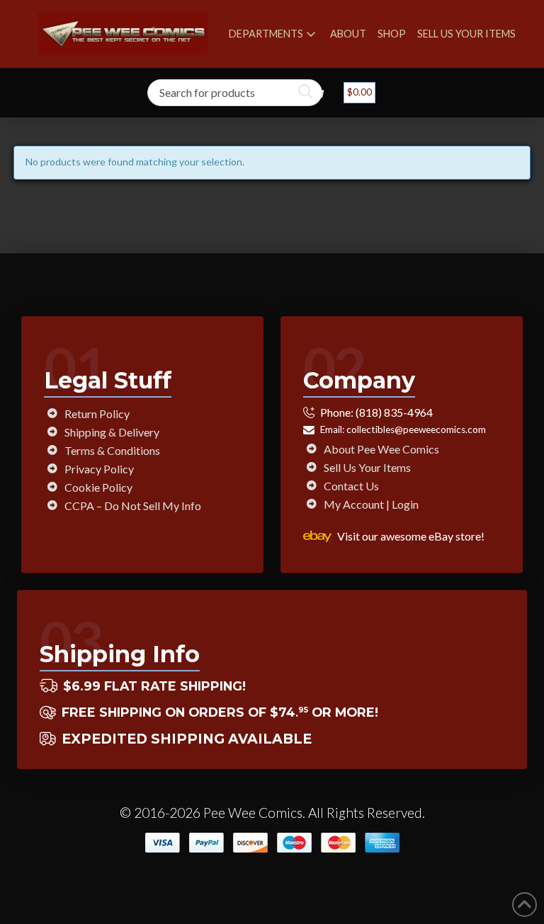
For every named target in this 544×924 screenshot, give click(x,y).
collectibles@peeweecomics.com (416, 429)
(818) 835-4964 (394, 412)
